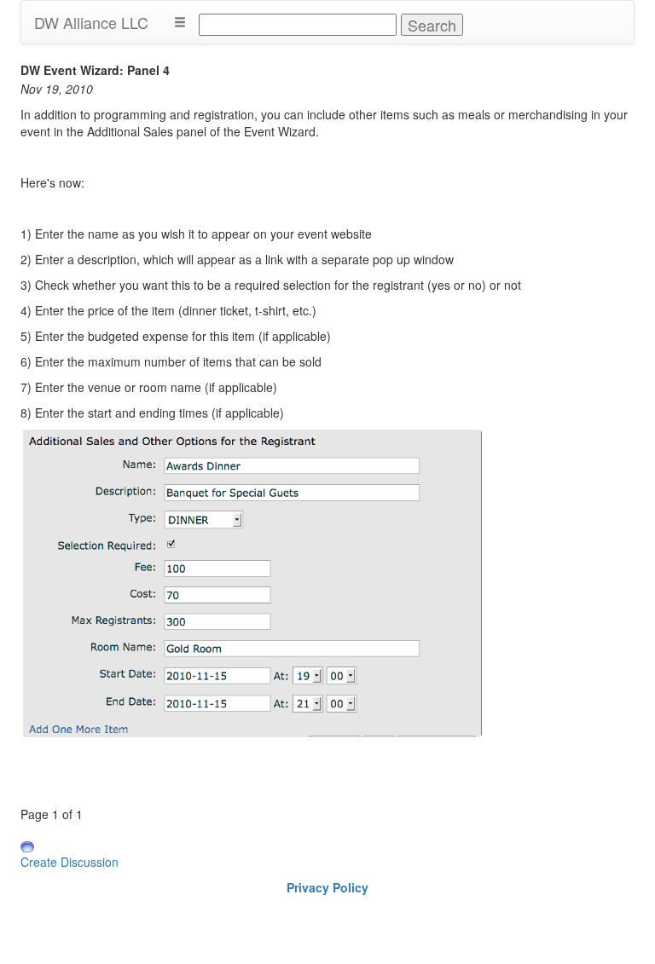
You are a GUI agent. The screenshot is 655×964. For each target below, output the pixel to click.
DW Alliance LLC (91, 22)
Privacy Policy (327, 887)
